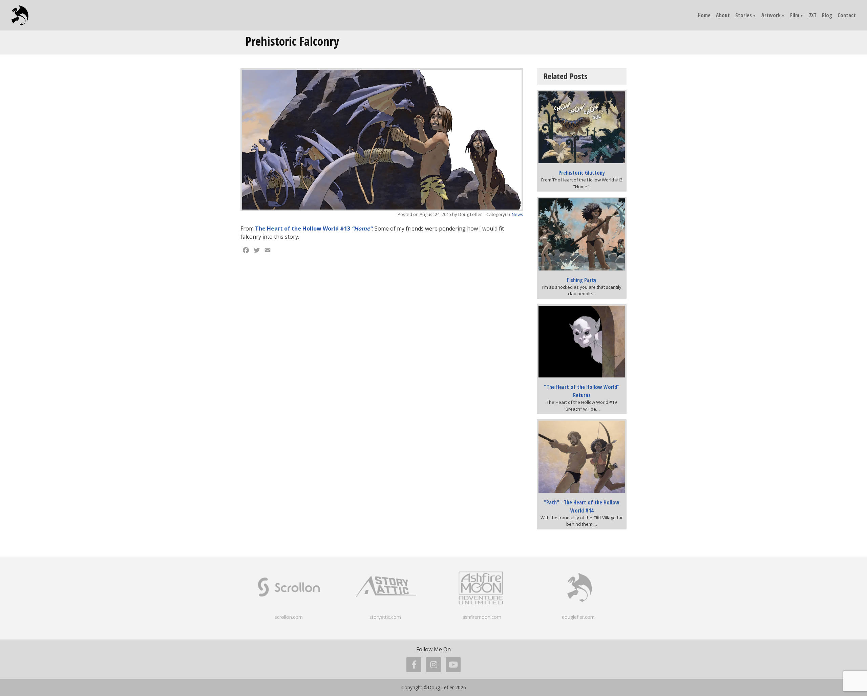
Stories (743, 15)
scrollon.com (289, 617)
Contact (847, 15)
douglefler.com (578, 617)
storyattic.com (385, 617)
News (517, 214)
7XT (813, 15)
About (723, 15)
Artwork (771, 15)
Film (794, 15)
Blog (827, 15)
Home (704, 15)
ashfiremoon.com (481, 617)
